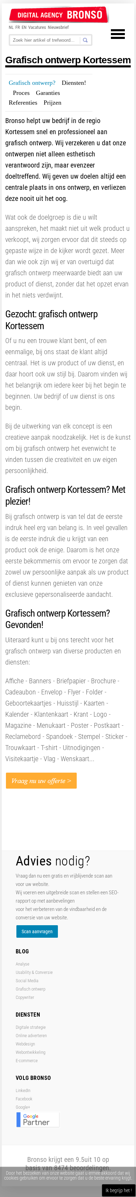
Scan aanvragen (37, 931)
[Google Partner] (38, 1126)
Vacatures (37, 27)
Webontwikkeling (30, 1052)
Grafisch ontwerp (30, 989)
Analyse (22, 964)
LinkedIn (23, 1090)
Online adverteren (31, 1035)
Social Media (27, 980)
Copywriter (25, 997)
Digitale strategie (31, 1027)
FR (17, 27)
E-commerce (27, 1060)
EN (24, 27)
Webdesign (25, 1044)
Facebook (24, 1098)
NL (11, 27)
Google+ (23, 1107)
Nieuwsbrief (58, 27)
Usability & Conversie (34, 972)
